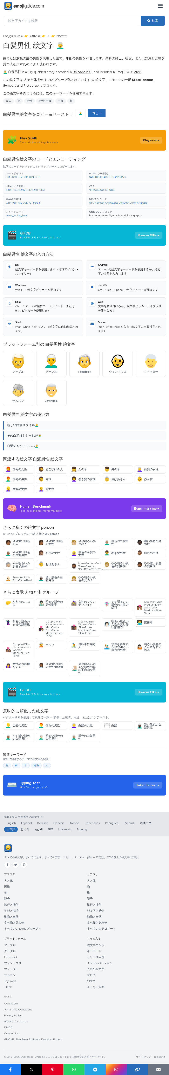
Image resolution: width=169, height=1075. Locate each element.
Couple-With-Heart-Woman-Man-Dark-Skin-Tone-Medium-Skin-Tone (51, 629)
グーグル (10, 951)
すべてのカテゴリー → (101, 928)
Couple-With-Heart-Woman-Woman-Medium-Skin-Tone (18, 650)
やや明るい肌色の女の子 (83, 579)
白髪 (110, 725)
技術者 (145, 622)
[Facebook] (7, 865)
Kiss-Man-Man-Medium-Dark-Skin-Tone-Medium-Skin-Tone (150, 607)
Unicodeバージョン (99, 963)
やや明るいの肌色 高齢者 (17, 565)
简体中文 (145, 823)
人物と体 (34, 36)
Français (58, 823)
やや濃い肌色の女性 (50, 542)
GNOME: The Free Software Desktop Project (33, 1039)
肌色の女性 (49, 553)
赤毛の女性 (16, 469)
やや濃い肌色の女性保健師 (50, 665)
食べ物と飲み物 (14, 922)
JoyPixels (10, 981)
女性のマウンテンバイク (83, 603)
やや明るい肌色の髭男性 (116, 565)
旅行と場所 (11, 904)
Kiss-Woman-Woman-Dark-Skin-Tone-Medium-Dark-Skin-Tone (83, 627)
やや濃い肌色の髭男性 (149, 565)
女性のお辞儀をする (17, 665)
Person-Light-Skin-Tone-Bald (18, 579)
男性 (29, 101)
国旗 (7, 887)
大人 (8, 101)
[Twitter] (15, 865)
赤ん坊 (145, 479)
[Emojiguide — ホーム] (8, 848)
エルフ (46, 645)
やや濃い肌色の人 (17, 542)
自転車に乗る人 (83, 645)
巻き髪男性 (115, 553)
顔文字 (91, 981)
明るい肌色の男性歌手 (50, 603)
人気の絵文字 (95, 969)
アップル (10, 945)
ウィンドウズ (12, 963)
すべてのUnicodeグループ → (22, 928)
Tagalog (82, 829)
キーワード (94, 951)
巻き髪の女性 (83, 479)
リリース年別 (95, 957)
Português (112, 823)
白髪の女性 (147, 469)
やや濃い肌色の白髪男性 (17, 553)
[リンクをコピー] (137, 1069)
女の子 (79, 469)
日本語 (11, 829)
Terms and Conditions (18, 1009)
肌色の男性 (147, 553)
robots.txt (159, 1056)
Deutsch (42, 823)
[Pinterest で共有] (52, 1069)
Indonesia (64, 829)
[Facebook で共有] (10, 1069)
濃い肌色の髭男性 (149, 542)
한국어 (25, 829)
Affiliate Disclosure (16, 1021)
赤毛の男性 (16, 479)
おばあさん (115, 479)
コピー (96, 113)
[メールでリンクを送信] (158, 1069)
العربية (39, 829)
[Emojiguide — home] (24, 6)
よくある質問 (95, 987)
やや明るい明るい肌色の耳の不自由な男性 (83, 668)
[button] (42, 175)
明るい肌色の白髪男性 (50, 737)
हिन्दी (50, 829)
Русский (129, 823)
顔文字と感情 (95, 910)
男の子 (112, 469)
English (11, 823)
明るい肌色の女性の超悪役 (17, 623)
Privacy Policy (13, 1015)
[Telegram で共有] (95, 1069)
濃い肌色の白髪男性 (50, 579)
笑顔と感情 (11, 910)
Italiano (74, 823)
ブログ (91, 975)
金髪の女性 (16, 489)
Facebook (11, 957)
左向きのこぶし (17, 603)
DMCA (8, 1027)
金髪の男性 (16, 725)
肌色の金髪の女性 (83, 553)
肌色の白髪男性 (116, 542)
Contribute (11, 1003)
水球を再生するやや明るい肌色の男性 (116, 647)
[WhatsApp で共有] (73, 1069)
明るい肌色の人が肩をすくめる (149, 647)
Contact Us (11, 1033)
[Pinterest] (24, 865)
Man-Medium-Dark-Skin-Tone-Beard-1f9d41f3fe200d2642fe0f (85, 566)
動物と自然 (11, 916)
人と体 (8, 881)
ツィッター (11, 969)
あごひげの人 (50, 469)
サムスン (10, 975)
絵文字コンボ (95, 945)
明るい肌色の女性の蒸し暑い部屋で (116, 624)
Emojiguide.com (13, 36)
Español (26, 823)
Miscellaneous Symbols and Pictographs (115, 215)
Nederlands (92, 823)
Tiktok (8, 987)
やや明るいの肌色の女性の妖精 (116, 604)
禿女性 (46, 489)
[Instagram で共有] (116, 1069)
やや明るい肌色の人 (83, 542)
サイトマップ (143, 1056)
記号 (7, 899)
